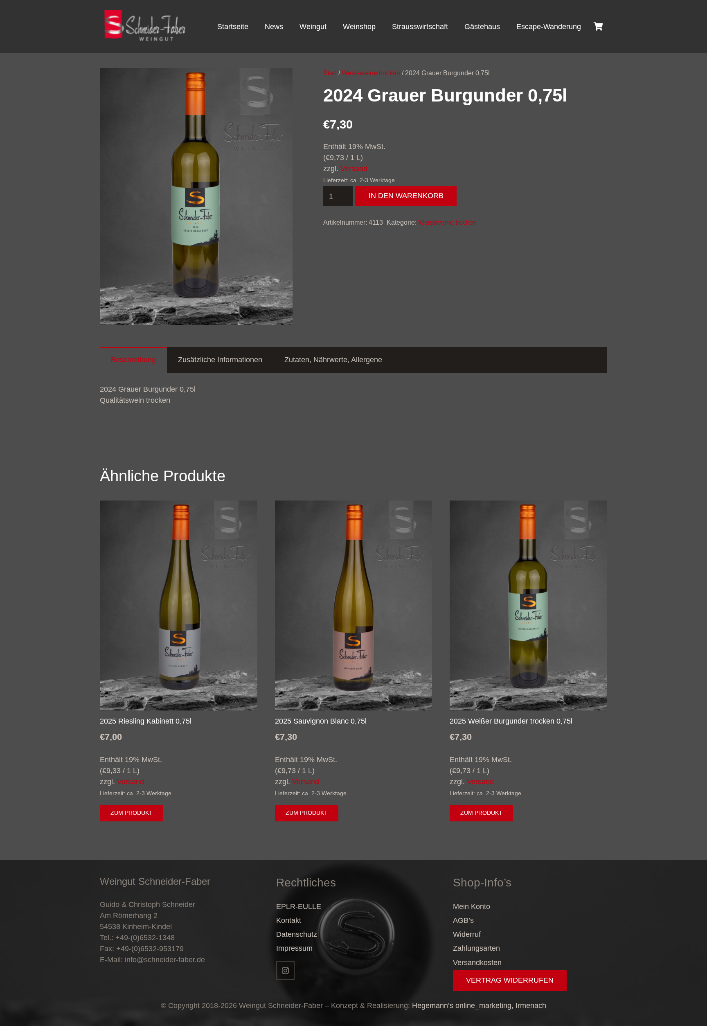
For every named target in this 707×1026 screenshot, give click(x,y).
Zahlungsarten (476, 948)
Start (330, 73)
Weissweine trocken (371, 73)
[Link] (143, 26)
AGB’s (463, 920)
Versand (353, 169)
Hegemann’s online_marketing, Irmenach (479, 1005)
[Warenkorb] (598, 26)
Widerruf (467, 934)
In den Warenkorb (406, 196)
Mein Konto (471, 906)
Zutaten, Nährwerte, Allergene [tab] (333, 360)
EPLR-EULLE (298, 906)
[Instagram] (285, 970)
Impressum (294, 948)
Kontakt (288, 920)
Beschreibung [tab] (133, 360)
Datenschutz (296, 934)
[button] (278, 82)
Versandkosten (477, 962)
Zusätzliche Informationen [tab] (220, 360)
